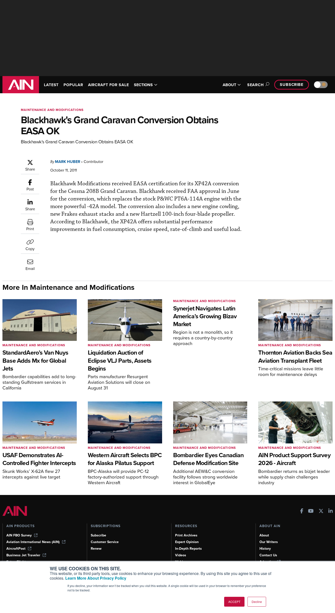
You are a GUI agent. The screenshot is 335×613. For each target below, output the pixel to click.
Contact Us (268, 555)
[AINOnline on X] (321, 511)
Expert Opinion (187, 542)
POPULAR (73, 84)
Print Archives (186, 535)
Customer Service (105, 542)
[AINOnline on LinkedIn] (330, 511)
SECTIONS (143, 84)
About (264, 535)
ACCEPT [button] (234, 602)
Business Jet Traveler (23, 555)
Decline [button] (257, 602)
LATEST (51, 84)
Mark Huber (67, 161)
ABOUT (229, 84)
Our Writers (268, 542)
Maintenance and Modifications (52, 109)
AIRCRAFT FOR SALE (108, 84)
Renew (96, 548)
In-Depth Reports (188, 548)
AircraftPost (16, 548)
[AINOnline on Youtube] (311, 511)
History (265, 548)
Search (255, 84)
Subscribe (291, 84)
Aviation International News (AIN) (33, 542)
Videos (180, 555)
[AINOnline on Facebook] (301, 511)
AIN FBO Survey (19, 535)
